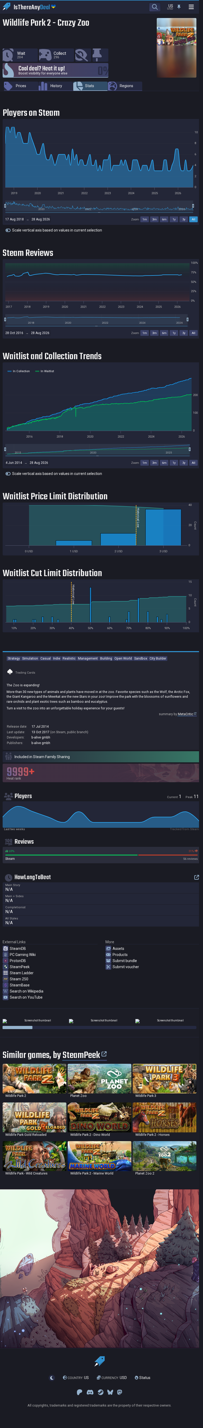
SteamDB (18, 948)
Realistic (69, 658)
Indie (56, 658)
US (78, 1378)
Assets (118, 948)
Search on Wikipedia (26, 991)
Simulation (30, 658)
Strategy (14, 658)
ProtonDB (18, 961)
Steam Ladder (22, 973)
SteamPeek (20, 967)
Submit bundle (125, 961)
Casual (45, 658)
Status (144, 1378)
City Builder (158, 658)
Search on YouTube (26, 997)
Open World (123, 658)
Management (88, 658)
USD (114, 1378)
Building (106, 658)
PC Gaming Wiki (23, 955)
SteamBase (20, 985)
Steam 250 (19, 979)
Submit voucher (126, 967)
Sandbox (140, 658)
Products (120, 955)
